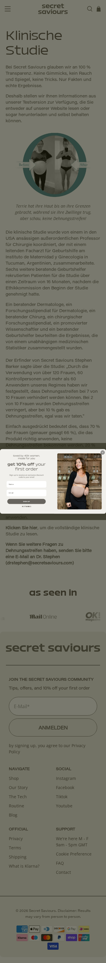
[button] (26, 501)
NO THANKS (26, 507)
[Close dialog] (102, 452)
